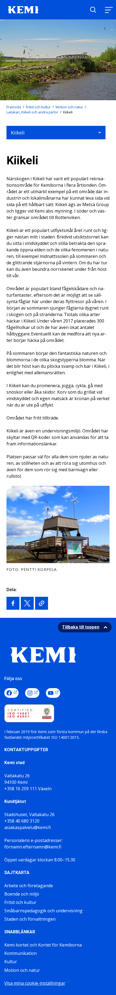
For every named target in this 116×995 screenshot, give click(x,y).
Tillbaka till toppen (80, 627)
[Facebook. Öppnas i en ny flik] (11, 693)
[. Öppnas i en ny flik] (12, 603)
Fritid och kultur (38, 107)
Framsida (13, 107)
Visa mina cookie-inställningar (34, 983)
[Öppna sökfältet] (93, 10)
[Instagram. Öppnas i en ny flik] (32, 693)
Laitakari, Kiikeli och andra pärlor (32, 112)
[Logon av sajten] (23, 9)
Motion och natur (69, 107)
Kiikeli (18, 132)
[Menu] (109, 9)
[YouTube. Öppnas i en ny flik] (53, 693)
